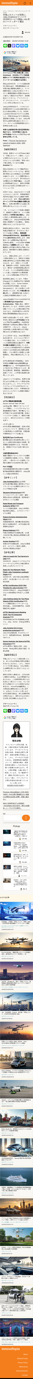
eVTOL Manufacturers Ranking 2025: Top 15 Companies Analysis (14, 614)
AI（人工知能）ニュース (8, 1222)
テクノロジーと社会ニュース (9, 987)
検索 (4, 813)
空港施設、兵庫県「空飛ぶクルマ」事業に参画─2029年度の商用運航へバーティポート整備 (16, 922)
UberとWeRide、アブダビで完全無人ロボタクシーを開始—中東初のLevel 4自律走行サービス (16, 1071)
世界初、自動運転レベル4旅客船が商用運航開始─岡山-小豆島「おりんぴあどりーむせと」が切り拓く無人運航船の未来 (16, 1189)
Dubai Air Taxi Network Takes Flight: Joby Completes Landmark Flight (16, 572)
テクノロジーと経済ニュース (20, 925)
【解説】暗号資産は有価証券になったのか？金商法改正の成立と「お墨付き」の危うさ (20, 833)
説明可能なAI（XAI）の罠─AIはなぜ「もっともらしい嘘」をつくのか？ (21, 857)
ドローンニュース (9, 26)
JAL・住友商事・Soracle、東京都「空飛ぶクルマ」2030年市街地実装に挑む (16, 1013)
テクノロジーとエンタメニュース (10, 1342)
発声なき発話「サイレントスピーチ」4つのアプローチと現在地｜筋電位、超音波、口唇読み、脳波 (21, 870)
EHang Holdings (9, 530)
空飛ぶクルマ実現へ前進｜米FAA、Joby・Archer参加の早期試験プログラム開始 (15, 1042)
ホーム (5, 11)
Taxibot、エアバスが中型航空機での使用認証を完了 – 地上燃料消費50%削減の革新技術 (16, 1100)
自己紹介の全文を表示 (15, 785)
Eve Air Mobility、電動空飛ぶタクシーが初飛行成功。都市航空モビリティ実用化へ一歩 (16, 953)
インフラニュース (6, 925)
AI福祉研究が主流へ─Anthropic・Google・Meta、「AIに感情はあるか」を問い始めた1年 (21, 845)
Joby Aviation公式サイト (12, 482)
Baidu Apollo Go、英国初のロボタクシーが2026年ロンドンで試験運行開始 (16, 1130)
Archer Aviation (9, 541)
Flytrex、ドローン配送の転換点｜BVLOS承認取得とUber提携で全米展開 (16, 1248)
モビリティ (11, 11)
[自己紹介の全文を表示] (25, 785)
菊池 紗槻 (27, 32)
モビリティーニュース (21, 11)
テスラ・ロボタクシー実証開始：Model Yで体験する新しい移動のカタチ (16, 1277)
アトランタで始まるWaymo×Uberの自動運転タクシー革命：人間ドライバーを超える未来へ (16, 1219)
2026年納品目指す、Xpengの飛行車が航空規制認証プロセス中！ (16, 1159)
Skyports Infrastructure (12, 493)
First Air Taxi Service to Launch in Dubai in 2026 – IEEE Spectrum (14, 143)
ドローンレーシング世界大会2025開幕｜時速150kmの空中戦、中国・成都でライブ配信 (16, 1339)
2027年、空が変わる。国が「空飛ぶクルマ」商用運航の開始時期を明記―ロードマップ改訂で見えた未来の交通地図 (16, 983)
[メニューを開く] (30, 3)
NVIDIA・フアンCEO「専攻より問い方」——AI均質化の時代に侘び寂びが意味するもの (20, 883)
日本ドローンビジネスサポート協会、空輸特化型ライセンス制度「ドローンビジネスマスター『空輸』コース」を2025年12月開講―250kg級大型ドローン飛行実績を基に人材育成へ (16, 1308)
